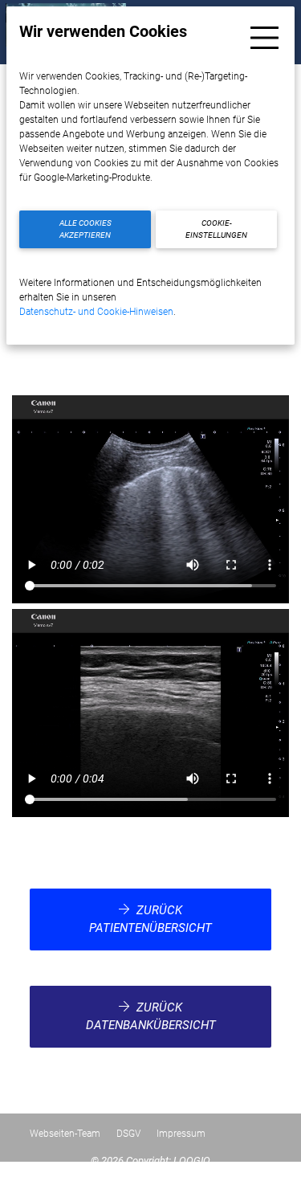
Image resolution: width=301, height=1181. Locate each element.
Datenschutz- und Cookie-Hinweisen (96, 311)
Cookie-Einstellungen (216, 229)
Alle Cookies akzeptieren (85, 229)
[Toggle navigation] (264, 37)
